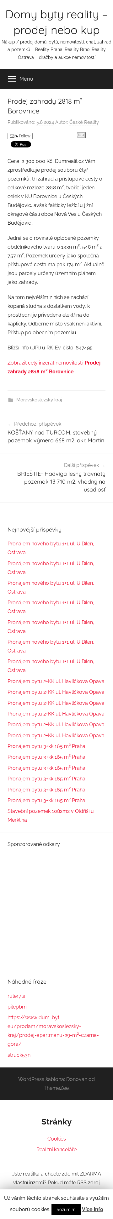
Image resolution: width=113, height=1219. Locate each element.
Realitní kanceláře (56, 1150)
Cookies (56, 1139)
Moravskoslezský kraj (39, 400)
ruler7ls (16, 996)
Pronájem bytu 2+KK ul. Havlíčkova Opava (56, 681)
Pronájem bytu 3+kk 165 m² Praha (46, 746)
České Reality (84, 122)
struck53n (19, 1055)
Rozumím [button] (66, 1209)
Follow (24, 136)
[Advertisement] (56, 905)
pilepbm (17, 1007)
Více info (92, 1209)
